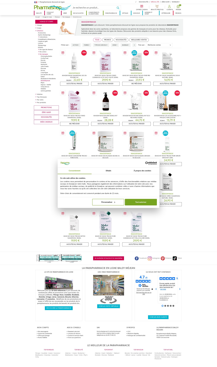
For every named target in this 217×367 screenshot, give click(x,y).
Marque (125, 45)
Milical (128, 355)
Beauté (39, 13)
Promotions (46, 107)
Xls (149, 355)
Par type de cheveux (46, 49)
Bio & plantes (78, 13)
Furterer (43, 62)
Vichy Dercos (45, 87)
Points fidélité (42, 337)
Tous (97, 40)
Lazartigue (44, 72)
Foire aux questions (74, 337)
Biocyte (127, 353)
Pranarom (158, 359)
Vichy (37, 357)
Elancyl (144, 355)
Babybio (109, 353)
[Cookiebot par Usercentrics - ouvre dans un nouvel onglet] (147, 163)
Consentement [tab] (74, 171)
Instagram (156, 258)
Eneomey (47, 355)
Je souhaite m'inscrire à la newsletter (109, 258)
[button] (169, 8)
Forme (86, 45)
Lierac (133, 355)
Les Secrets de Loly (47, 74)
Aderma (67, 353)
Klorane (43, 68)
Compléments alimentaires (94, 13)
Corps (39, 28)
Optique (125, 13)
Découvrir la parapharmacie (58, 308)
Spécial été (155, 2)
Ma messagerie (43, 331)
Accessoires (42, 33)
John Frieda (44, 66)
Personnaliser (106, 202)
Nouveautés (143, 2)
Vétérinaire (165, 13)
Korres (43, 70)
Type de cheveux (100, 45)
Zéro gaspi (46, 112)
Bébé (65, 13)
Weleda (43, 89)
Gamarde (55, 355)
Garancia (57, 353)
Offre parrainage (44, 335)
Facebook (143, 258)
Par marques (66, 17)
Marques (175, 2)
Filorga (37, 353)
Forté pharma (159, 353)
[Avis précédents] (156, 289)
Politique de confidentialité (136, 335)
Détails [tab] (108, 171)
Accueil (37, 17)
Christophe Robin (46, 56)
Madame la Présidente (48, 79)
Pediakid (111, 355)
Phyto (42, 83)
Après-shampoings (44, 35)
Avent (103, 353)
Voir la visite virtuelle (108, 306)
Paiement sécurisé (74, 331)
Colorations (43, 37)
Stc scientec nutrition (138, 353)
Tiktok (179, 258)
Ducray (43, 60)
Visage (39, 25)
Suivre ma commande (45, 333)
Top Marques (42, 97)
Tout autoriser (140, 202)
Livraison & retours (74, 333)
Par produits (41, 102)
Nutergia (174, 357)
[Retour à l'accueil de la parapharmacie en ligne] (52, 7)
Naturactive (177, 353)
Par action (43, 52)
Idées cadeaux (46, 122)
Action (75, 45)
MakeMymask (45, 81)
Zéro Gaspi (166, 2)
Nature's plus (165, 357)
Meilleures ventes (139, 40)
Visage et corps (50, 13)
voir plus (163, 289)
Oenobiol (149, 353)
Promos (178, 13)
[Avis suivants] (179, 289)
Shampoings (42, 45)
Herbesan (168, 353)
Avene (50, 353)
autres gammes (46, 91)
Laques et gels (43, 41)
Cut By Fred (44, 58)
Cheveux (57, 17)
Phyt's (85, 355)
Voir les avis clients (158, 317)
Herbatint (44, 64)
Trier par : (141, 45)
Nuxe (76, 355)
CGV (128, 331)
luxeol (43, 77)
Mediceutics (39, 355)
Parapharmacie (111, 13)
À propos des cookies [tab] (142, 171)
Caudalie (44, 353)
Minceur (136, 13)
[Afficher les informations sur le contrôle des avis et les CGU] (152, 289)
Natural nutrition (160, 355)
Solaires (39, 94)
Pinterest (168, 258)
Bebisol (116, 353)
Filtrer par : (65, 45)
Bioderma (81, 353)
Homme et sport (148, 13)
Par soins (40, 100)
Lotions (40, 43)
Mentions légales (133, 333)
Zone (114, 45)
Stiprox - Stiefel (46, 85)
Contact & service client (75, 335)
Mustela (97, 355)
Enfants (40, 47)
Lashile (139, 355)
